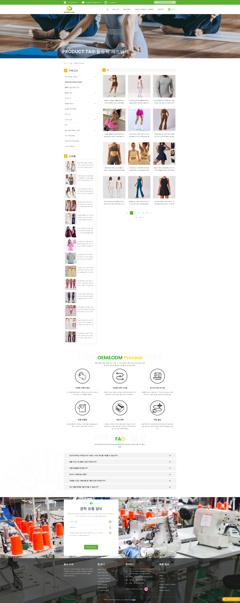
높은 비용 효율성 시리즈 (72, 130)
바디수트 (67, 114)
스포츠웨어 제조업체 (104, 578)
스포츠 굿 (68, 98)
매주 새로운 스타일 (71, 77)
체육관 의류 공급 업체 (104, 581)
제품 (71, 63)
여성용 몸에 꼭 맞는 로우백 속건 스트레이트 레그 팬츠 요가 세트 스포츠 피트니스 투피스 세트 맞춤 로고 (85, 335)
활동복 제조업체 (102, 569)
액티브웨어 (127, 9)
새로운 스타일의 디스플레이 (144, 9)
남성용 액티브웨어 (70, 109)
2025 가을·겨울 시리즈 (72, 87)
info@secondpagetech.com (93, 2)
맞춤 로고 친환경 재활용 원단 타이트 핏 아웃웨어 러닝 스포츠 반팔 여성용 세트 (114, 101)
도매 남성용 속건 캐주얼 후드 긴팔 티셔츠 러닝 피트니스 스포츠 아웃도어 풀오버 (164, 101)
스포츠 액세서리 (70, 146)
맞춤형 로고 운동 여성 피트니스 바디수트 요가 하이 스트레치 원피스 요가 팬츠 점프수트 (139, 202)
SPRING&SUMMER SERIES (73, 82)
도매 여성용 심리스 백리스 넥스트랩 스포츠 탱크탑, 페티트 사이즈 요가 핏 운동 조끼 (85, 191)
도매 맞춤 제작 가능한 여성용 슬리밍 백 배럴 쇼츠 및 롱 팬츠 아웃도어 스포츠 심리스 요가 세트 (85, 309)
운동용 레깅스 (69, 103)
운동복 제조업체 (102, 584)
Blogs (161, 575)
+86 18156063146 (72, 2)
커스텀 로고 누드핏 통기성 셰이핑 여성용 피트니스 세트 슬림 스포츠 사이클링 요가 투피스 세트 (139, 169)
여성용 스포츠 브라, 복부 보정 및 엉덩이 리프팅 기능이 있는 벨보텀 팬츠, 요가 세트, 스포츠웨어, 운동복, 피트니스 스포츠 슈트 (85, 270)
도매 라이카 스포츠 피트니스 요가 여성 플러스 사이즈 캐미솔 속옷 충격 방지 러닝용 (139, 135)
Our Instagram (112, 2)
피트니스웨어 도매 (103, 575)
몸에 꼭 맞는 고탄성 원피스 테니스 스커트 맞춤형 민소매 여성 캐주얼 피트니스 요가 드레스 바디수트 (164, 169)
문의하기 (161, 9)
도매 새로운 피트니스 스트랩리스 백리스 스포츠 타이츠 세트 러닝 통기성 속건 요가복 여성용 (114, 169)
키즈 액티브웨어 (70, 136)
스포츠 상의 (68, 119)
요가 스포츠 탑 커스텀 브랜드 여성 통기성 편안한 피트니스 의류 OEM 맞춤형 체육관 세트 (85, 230)
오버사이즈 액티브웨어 (72, 141)
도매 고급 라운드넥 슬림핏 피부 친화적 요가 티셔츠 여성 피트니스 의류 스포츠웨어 (114, 202)
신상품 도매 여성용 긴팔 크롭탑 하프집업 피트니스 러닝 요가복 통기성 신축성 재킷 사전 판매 (85, 243)
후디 (66, 125)
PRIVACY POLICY (164, 590)
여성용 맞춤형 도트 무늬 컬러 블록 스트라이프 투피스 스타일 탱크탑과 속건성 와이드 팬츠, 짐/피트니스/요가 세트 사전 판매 (85, 217)
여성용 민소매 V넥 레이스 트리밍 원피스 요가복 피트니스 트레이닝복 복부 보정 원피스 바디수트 (85, 204)
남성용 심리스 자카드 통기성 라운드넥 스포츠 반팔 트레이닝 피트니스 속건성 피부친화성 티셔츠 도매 (85, 256)
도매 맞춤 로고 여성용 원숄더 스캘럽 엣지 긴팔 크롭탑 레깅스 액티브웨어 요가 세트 (85, 178)
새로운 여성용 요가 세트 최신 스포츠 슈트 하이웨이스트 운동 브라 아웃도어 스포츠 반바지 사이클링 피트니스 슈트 (85, 322)
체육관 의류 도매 (102, 572)
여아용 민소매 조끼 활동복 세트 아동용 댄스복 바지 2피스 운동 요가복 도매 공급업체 (139, 101)
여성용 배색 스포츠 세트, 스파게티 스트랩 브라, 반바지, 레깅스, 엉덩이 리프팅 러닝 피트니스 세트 (85, 283)
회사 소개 (115, 9)
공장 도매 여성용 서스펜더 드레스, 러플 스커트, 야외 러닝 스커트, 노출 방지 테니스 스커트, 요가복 (85, 165)
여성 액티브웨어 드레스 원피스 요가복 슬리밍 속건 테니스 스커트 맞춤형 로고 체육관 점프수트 (164, 202)
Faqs (160, 578)
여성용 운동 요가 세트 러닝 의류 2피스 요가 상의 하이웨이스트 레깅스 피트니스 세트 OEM (164, 135)
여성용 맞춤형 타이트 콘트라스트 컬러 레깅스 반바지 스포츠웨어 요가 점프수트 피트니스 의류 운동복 (114, 135)
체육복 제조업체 (102, 587)
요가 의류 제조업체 (103, 590)
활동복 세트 (68, 93)
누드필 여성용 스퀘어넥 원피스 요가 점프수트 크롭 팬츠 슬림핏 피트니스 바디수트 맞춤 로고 (85, 296)
